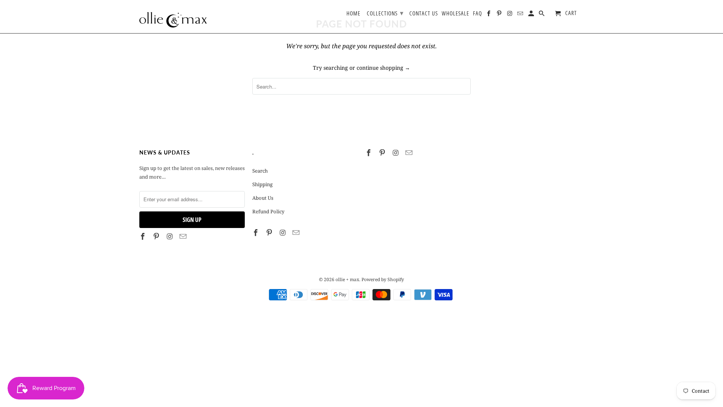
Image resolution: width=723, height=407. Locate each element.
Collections (385, 12)
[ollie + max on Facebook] (143, 236)
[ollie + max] (173, 17)
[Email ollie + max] (184, 236)
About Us (262, 197)
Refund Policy (268, 211)
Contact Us (423, 13)
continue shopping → (383, 67)
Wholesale (455, 13)
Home (353, 13)
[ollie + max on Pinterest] (157, 236)
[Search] (542, 15)
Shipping (262, 184)
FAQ (477, 13)
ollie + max (347, 279)
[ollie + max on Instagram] (170, 236)
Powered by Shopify (383, 279)
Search (260, 170)
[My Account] (531, 15)
